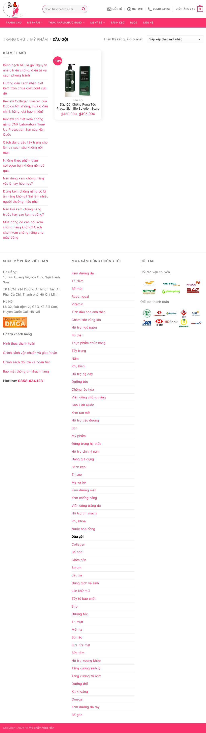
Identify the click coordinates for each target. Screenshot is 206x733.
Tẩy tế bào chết (84, 599)
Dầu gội (77, 536)
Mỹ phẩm (33, 22)
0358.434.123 (30, 381)
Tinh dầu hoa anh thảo (89, 312)
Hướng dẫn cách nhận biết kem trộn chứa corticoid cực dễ (25, 88)
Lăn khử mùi (81, 591)
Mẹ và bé (96, 22)
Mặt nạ (77, 629)
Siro (75, 606)
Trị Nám (77, 281)
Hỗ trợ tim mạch (84, 513)
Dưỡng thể (80, 684)
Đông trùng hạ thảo (86, 444)
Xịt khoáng (80, 691)
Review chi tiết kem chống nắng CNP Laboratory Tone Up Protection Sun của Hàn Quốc (24, 126)
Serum (76, 568)
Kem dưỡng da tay (86, 707)
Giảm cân (79, 560)
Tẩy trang (79, 351)
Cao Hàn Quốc (83, 405)
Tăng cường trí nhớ (86, 676)
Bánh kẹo (118, 22)
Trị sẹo (77, 474)
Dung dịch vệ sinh (85, 583)
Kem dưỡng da (83, 273)
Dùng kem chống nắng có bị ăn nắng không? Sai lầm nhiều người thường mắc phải (25, 196)
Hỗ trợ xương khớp (86, 661)
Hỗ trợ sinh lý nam (86, 451)
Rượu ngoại (80, 296)
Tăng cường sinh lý (86, 668)
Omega (77, 699)
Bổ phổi (77, 552)
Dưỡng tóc (80, 382)
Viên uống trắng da (86, 506)
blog (133, 22)
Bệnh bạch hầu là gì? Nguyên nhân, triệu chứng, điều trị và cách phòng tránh (25, 70)
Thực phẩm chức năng (65, 22)
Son (74, 428)
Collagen (78, 544)
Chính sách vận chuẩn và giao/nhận (30, 353)
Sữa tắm (78, 653)
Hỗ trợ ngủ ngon (84, 327)
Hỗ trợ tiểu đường (85, 420)
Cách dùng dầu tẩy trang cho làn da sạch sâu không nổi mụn (25, 147)
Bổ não (77, 637)
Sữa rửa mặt (81, 645)
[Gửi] (83, 9)
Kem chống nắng (84, 498)
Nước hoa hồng (83, 529)
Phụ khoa (79, 521)
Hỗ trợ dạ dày (82, 374)
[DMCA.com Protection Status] (15, 322)
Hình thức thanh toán (19, 343)
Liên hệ (148, 22)
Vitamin (77, 304)
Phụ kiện (78, 366)
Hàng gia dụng (83, 459)
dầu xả (77, 575)
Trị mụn (77, 622)
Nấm (75, 358)
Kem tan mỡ (81, 413)
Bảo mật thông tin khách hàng (26, 371)
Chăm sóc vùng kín (86, 320)
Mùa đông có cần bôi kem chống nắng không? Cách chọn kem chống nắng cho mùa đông (23, 229)
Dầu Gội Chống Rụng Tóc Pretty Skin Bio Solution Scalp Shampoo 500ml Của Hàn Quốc (78, 107)
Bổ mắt (77, 289)
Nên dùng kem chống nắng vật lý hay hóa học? (23, 180)
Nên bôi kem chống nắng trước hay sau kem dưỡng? (23, 211)
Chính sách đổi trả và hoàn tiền (26, 362)
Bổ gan (77, 715)
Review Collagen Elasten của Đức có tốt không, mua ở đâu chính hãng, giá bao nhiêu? (25, 106)
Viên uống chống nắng (89, 397)
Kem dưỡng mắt (84, 490)
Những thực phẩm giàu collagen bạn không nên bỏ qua (23, 165)
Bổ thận (77, 335)
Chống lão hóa (83, 389)
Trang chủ (14, 22)
